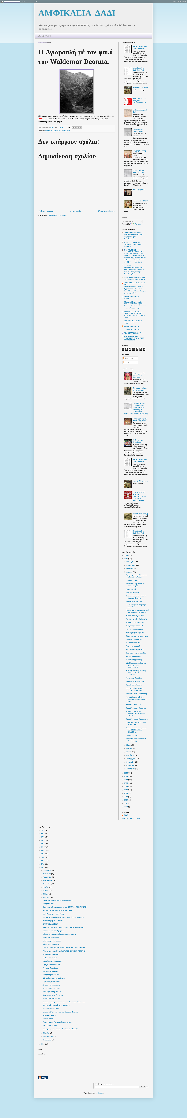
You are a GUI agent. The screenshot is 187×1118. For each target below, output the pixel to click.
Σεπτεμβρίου (131, 759)
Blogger (100, 1093)
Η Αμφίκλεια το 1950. (133, 643)
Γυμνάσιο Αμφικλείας (133, 646)
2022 (126, 807)
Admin (126, 815)
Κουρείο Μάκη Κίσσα (140, 87)
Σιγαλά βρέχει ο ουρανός (134, 633)
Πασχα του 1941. (132, 735)
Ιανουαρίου (130, 562)
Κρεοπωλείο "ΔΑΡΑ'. (140, 201)
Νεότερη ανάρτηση (46, 211)
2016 (126, 786)
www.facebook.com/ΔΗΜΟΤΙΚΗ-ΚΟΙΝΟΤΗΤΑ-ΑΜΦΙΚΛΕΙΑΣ (134, 338)
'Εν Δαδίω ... (128, 265)
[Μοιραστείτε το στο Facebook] (79, 127)
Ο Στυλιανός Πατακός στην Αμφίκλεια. (56, 1005)
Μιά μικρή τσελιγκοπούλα (135, 622)
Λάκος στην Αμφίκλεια (134, 678)
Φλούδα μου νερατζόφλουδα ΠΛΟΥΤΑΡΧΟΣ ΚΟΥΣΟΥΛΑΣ (136, 665)
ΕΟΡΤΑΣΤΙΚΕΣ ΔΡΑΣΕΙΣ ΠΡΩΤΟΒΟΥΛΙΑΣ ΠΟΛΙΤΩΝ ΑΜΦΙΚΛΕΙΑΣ (139, 496)
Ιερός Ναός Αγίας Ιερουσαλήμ (137, 719)
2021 (126, 803)
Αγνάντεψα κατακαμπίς (134, 629)
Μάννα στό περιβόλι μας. (135, 616)
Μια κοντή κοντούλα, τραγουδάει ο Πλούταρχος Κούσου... (136, 713)
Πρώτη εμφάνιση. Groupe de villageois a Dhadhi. (60, 1029)
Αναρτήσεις (128, 358)
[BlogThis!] (75, 127)
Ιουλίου (129, 752)
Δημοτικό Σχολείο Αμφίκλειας (134, 277)
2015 (126, 783)
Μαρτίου (129, 568)
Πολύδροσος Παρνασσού (133, 232)
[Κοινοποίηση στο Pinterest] (81, 127)
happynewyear (129, 323)
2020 (126, 800)
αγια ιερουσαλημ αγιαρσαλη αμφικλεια (57, 130)
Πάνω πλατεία (131, 589)
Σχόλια (127, 362)
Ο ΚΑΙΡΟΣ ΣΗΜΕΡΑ (132, 330)
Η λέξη (126, 298)
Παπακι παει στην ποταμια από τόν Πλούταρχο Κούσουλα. (64, 1002)
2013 (126, 776)
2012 (126, 773)
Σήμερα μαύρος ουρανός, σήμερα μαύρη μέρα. (59, 934)
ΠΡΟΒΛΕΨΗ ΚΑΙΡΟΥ (132, 333)
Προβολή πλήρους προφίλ (131, 818)
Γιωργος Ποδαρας (139, 151)
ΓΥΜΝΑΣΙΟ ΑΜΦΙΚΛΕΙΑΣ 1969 (134, 283)
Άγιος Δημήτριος (139, 190)
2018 (126, 793)
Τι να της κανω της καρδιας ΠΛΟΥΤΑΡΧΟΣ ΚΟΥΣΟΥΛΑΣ (136, 673)
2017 (126, 790)
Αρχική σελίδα (44, 36)
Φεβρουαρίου (131, 565)
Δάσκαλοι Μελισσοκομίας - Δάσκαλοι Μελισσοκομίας (133, 303)
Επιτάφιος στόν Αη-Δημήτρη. (136, 694)
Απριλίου (129, 572)
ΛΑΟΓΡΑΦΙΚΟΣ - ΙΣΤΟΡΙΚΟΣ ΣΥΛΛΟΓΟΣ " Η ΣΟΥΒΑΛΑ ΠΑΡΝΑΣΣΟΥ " (135, 251)
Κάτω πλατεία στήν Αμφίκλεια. (137, 636)
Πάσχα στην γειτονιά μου (135, 681)
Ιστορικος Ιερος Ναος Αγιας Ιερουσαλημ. (57, 910)
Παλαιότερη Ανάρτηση (106, 211)
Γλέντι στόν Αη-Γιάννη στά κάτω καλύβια (58, 1022)
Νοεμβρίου (130, 765)
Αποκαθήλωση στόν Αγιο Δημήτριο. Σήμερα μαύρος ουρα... (136, 699)
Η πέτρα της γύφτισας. (134, 660)
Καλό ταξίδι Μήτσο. (133, 580)
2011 (126, 559)
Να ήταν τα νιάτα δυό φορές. (136, 619)
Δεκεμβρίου (130, 769)
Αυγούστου (130, 755)
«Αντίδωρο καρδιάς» (131, 296)
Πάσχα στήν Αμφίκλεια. (134, 639)
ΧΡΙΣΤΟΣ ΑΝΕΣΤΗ (133, 705)
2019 (126, 797)
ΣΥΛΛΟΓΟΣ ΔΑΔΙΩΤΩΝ (133, 321)
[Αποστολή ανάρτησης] (68, 127)
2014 (126, 780)
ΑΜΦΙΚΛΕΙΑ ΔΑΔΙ (76, 13)
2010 (126, 555)
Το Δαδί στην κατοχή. (140, 514)
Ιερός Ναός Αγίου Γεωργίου (136, 708)
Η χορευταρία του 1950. (134, 626)
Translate (138, 224)
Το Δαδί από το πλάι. (133, 656)
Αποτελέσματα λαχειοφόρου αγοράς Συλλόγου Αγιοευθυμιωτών (133, 237)
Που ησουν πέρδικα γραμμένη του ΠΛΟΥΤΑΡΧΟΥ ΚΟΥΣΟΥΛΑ (137, 730)
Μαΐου (128, 745)
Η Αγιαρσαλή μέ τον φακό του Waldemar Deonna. (60, 1012)
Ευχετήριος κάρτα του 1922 (136, 653)
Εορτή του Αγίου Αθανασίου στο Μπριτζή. (58, 900)
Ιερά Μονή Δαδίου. (133, 592)
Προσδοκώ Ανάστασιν (134, 685)
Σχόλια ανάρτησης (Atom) (57, 215)
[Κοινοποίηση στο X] (77, 127)
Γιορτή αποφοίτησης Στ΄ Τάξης (134, 279)
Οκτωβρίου (130, 762)
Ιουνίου (129, 748)
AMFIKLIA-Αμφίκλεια (132, 242)
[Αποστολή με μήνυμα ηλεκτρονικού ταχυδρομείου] (73, 127)
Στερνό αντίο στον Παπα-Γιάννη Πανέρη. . (139, 375)
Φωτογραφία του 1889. (134, 601)
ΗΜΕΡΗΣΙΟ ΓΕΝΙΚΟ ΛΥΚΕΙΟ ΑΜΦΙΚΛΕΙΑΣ (133, 312)
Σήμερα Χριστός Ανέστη (134, 649)
